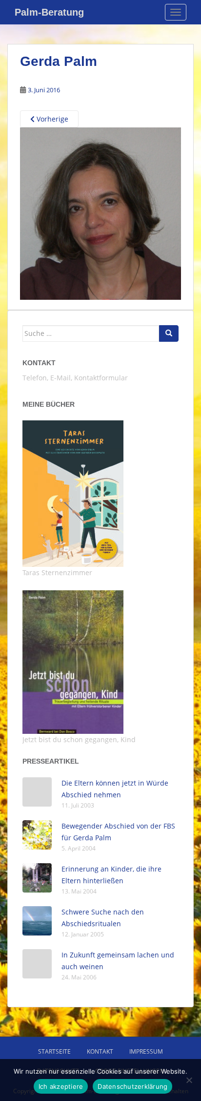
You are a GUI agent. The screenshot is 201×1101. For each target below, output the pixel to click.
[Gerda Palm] (100, 213)
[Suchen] (169, 333)
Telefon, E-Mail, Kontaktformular (75, 377)
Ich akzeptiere (61, 1086)
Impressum (146, 1051)
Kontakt (39, 363)
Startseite (54, 1051)
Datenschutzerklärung (132, 1086)
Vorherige (51, 119)
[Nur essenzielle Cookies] (189, 1080)
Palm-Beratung (49, 12)
